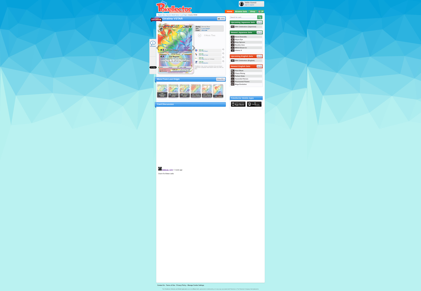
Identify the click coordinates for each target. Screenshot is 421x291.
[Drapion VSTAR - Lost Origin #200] (184, 98)
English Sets (161, 15)
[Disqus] (191, 193)
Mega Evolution (241, 84)
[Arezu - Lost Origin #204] (218, 98)
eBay (203, 59)
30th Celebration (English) (245, 60)
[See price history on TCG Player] (223, 49)
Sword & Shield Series (172, 15)
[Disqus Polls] (191, 136)
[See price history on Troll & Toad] (223, 53)
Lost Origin (183, 15)
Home (229, 11)
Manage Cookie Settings (196, 285)
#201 (223, 19)
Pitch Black (239, 70)
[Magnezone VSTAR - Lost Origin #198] (162, 98)
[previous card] (158, 48)
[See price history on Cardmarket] (223, 61)
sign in (247, 4)
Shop (252, 11)
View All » (221, 79)
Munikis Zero (240, 45)
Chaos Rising (240, 73)
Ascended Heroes (241, 79)
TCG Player (205, 51)
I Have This (209, 35)
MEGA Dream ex (241, 48)
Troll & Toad (205, 55)
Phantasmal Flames (242, 81)
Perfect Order (240, 76)
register (252, 4)
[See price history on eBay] (223, 57)
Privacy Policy (181, 285)
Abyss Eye (239, 39)
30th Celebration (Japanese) (245, 27)
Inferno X (238, 50)
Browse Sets (241, 11)
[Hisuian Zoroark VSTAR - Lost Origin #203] (207, 98)
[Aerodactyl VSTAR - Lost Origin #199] (173, 98)
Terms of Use (170, 285)
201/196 (204, 30)
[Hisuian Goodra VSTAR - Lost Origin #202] (195, 98)
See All (259, 22)
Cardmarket (205, 63)
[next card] (194, 48)
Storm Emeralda (241, 37)
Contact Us (161, 285)
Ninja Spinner (240, 42)
